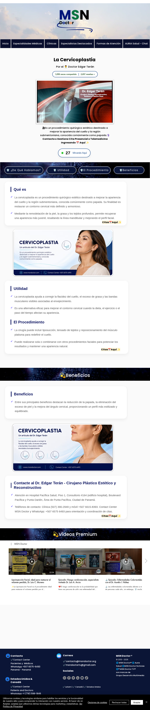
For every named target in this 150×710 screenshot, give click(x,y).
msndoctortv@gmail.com (81, 665)
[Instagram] (64, 678)
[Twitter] (73, 678)
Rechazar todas (119, 702)
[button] (19, 544)
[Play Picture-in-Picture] (104, 119)
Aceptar (136, 702)
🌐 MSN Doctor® (124, 662)
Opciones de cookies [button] (97, 702)
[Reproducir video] (32, 562)
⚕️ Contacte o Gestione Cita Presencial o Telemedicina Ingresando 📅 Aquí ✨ (76, 139)
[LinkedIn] (77, 678)
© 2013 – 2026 (122, 659)
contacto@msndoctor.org (81, 661)
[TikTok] (86, 678)
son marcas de (123, 672)
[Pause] (41, 119)
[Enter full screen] (109, 119)
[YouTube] (82, 678)
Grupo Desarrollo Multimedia (130, 675)
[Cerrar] (146, 702)
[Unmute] (46, 119)
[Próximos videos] (146, 561)
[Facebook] (69, 678)
